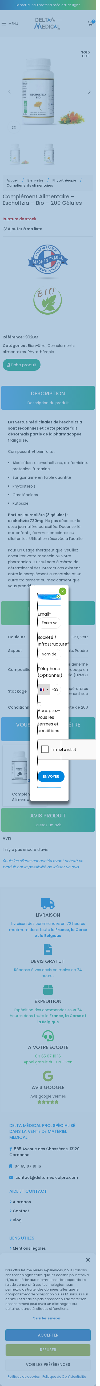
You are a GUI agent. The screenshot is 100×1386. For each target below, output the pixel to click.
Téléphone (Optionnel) (49, 672)
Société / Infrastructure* (49, 640)
